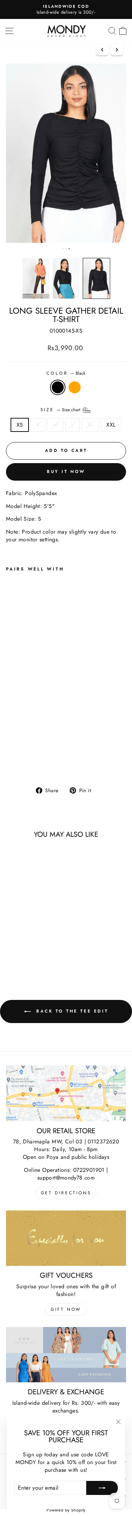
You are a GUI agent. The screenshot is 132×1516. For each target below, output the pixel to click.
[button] (36, 278)
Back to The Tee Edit (71, 1011)
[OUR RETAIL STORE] (66, 1093)
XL (90, 425)
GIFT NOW (66, 1309)
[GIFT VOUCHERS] (66, 1238)
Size (61, 410)
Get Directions (66, 1193)
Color (66, 373)
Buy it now (66, 471)
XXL (110, 425)
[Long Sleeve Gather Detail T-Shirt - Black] (10, 763)
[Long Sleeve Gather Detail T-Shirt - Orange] (18, 763)
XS (20, 425)
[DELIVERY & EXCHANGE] (66, 1355)
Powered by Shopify (65, 1510)
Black (58, 387)
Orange (75, 387)
